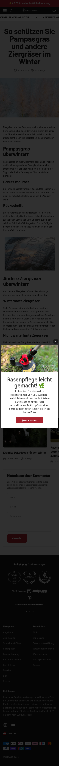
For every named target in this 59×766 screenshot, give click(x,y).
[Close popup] (55, 341)
